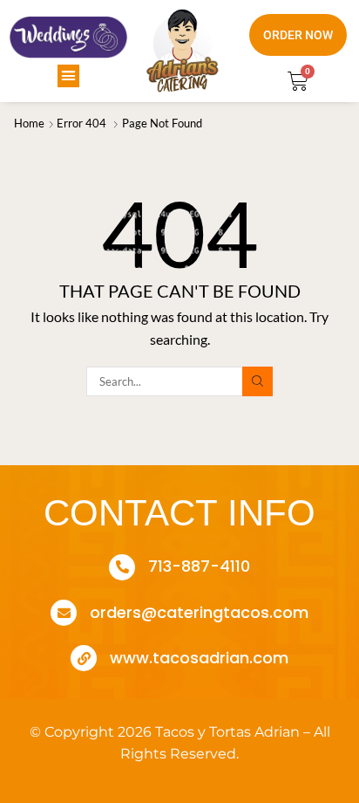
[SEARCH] (257, 381)
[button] (69, 76)
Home (29, 123)
